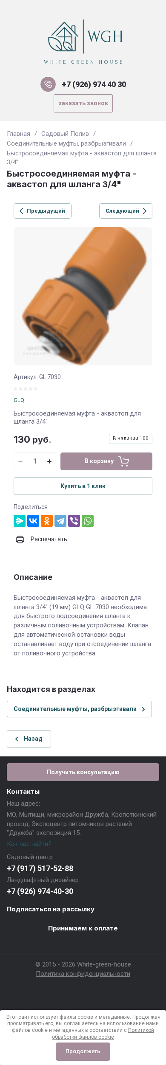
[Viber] (74, 521)
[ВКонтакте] (33, 521)
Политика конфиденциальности (83, 974)
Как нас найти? (29, 844)
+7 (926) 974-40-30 (40, 891)
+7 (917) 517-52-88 (40, 868)
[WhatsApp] (88, 521)
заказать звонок (83, 103)
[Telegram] (60, 521)
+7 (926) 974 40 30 (94, 84)
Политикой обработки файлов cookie (103, 1033)
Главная (18, 134)
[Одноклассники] (47, 521)
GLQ (19, 400)
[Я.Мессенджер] (20, 521)
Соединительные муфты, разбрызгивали (66, 143)
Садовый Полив (65, 134)
